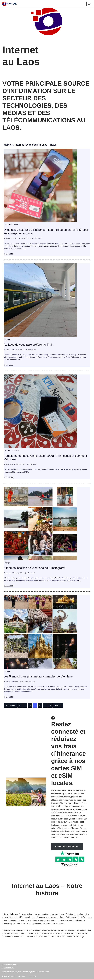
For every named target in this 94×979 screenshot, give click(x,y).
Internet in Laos (8, 968)
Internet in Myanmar (10, 964)
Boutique (32, 976)
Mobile (16, 224)
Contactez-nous (8, 976)
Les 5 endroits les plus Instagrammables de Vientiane (38, 676)
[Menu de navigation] (89, 4)
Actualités (8, 224)
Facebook (21, 976)
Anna (8, 349)
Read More (8, 254)
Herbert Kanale (11, 238)
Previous (11, 705)
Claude (8, 464)
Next (56, 705)
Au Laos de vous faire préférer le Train (28, 344)
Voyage (7, 339)
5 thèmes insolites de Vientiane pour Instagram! (34, 568)
